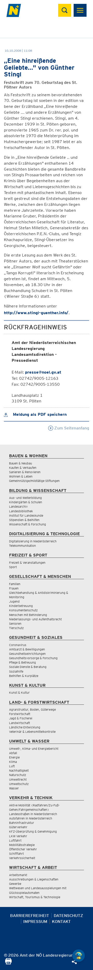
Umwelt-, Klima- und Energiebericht (33, 749)
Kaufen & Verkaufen (22, 468)
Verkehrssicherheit (22, 858)
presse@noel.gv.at (43, 372)
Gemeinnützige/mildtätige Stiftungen (34, 481)
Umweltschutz (19, 784)
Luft (12, 766)
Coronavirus (17, 645)
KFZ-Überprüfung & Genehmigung (33, 831)
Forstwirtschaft (19, 714)
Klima (13, 762)
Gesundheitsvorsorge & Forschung (33, 658)
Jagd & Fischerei (20, 718)
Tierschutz (16, 628)
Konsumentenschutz (23, 610)
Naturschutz (17, 775)
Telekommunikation (22, 546)
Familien (14, 584)
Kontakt (61, 921)
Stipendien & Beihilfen (24, 520)
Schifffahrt (16, 854)
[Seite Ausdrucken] (8, 962)
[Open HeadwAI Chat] (78, 955)
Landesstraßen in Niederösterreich (33, 814)
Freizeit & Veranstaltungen (27, 563)
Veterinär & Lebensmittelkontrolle (32, 732)
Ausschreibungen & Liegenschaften (33, 879)
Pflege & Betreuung (22, 662)
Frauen (14, 588)
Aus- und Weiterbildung (25, 498)
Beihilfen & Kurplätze (23, 676)
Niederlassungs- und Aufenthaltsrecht (35, 619)
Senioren (15, 623)
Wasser (14, 788)
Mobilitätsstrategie (22, 845)
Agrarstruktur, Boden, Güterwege (32, 709)
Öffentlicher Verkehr (23, 849)
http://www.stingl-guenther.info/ (36, 312)
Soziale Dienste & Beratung (28, 667)
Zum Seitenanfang (71, 428)
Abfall (13, 753)
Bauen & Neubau (20, 463)
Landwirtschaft (19, 723)
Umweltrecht (18, 779)
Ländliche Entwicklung (24, 727)
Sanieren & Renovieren (25, 472)
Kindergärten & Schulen (25, 502)
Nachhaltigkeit (19, 770)
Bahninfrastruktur (21, 823)
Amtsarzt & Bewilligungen (27, 649)
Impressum (35, 921)
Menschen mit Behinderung (28, 615)
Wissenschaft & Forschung (27, 524)
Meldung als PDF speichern (39, 414)
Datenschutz (68, 915)
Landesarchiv (18, 506)
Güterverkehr (18, 827)
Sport (13, 567)
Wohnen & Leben (21, 476)
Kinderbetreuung (21, 606)
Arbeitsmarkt (18, 875)
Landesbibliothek (21, 511)
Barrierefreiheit (29, 915)
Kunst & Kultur (19, 692)
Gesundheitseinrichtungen (27, 654)
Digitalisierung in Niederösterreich (33, 541)
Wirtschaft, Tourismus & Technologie (34, 897)
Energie (14, 757)
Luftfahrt (15, 840)
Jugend (14, 601)
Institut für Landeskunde (26, 515)
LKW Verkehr (18, 836)
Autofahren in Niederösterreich (30, 818)
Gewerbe (15, 884)
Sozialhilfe (16, 671)
